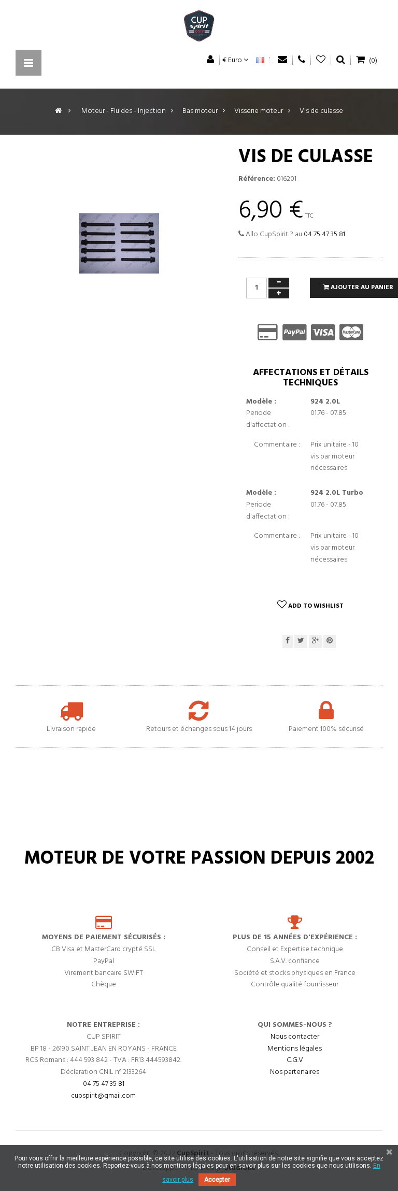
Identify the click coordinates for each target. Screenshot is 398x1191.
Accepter (217, 1179)
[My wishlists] (321, 60)
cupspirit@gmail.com (103, 1096)
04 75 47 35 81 (324, 234)
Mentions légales (294, 1049)
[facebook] (287, 641)
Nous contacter (295, 1037)
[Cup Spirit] (199, 28)
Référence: (256, 179)
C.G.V (295, 1060)
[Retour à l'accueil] (58, 111)
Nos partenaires (294, 1072)
